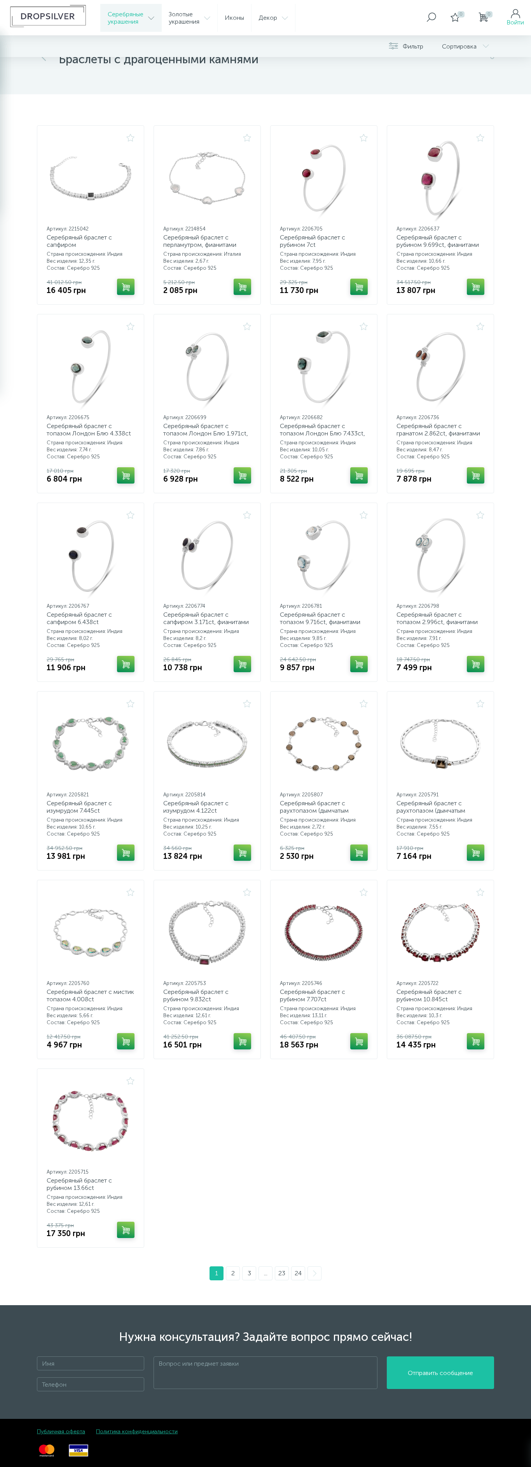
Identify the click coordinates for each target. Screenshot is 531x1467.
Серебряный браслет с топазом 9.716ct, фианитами (320, 618)
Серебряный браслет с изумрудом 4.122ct (196, 806)
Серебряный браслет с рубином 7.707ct (312, 995)
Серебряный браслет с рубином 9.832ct (196, 995)
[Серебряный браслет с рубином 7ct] (324, 178)
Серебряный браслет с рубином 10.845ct (429, 995)
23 (281, 1273)
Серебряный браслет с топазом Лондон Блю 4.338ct (89, 429)
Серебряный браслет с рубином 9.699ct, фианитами (438, 241)
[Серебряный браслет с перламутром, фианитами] (207, 178)
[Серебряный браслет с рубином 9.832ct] (207, 933)
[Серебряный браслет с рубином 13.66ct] (90, 1121)
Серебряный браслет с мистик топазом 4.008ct (90, 995)
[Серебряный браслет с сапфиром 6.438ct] (90, 555)
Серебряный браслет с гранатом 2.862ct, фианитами (438, 429)
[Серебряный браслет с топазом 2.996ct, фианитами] (440, 555)
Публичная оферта (61, 1431)
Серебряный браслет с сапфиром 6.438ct (79, 618)
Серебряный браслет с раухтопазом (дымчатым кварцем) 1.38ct (431, 810)
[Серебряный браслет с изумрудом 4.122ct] (207, 744)
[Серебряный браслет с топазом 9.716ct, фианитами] (324, 555)
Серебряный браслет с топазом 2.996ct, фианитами (437, 618)
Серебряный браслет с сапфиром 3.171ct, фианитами (206, 618)
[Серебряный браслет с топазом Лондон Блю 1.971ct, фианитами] (207, 367)
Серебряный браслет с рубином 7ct (312, 241)
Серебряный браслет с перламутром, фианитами (199, 241)
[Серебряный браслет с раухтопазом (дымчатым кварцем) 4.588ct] (324, 744)
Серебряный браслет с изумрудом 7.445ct (79, 806)
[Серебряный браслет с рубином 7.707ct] (324, 933)
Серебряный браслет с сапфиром (79, 241)
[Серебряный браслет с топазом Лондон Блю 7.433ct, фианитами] (324, 367)
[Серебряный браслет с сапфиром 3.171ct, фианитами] (207, 555)
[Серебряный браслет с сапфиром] (90, 178)
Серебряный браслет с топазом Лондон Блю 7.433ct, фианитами (322, 433)
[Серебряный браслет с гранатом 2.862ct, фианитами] (440, 367)
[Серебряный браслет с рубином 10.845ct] (440, 933)
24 (298, 1273)
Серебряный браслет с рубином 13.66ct (79, 1184)
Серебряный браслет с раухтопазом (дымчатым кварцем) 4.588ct (314, 810)
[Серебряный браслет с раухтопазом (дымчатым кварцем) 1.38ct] (440, 744)
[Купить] (125, 287)
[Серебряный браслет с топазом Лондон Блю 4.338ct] (90, 367)
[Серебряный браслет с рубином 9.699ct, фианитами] (440, 178)
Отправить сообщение (440, 1373)
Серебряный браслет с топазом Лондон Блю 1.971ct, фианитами (205, 433)
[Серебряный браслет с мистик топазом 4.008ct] (90, 933)
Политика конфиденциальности (137, 1431)
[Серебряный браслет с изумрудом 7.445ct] (90, 744)
